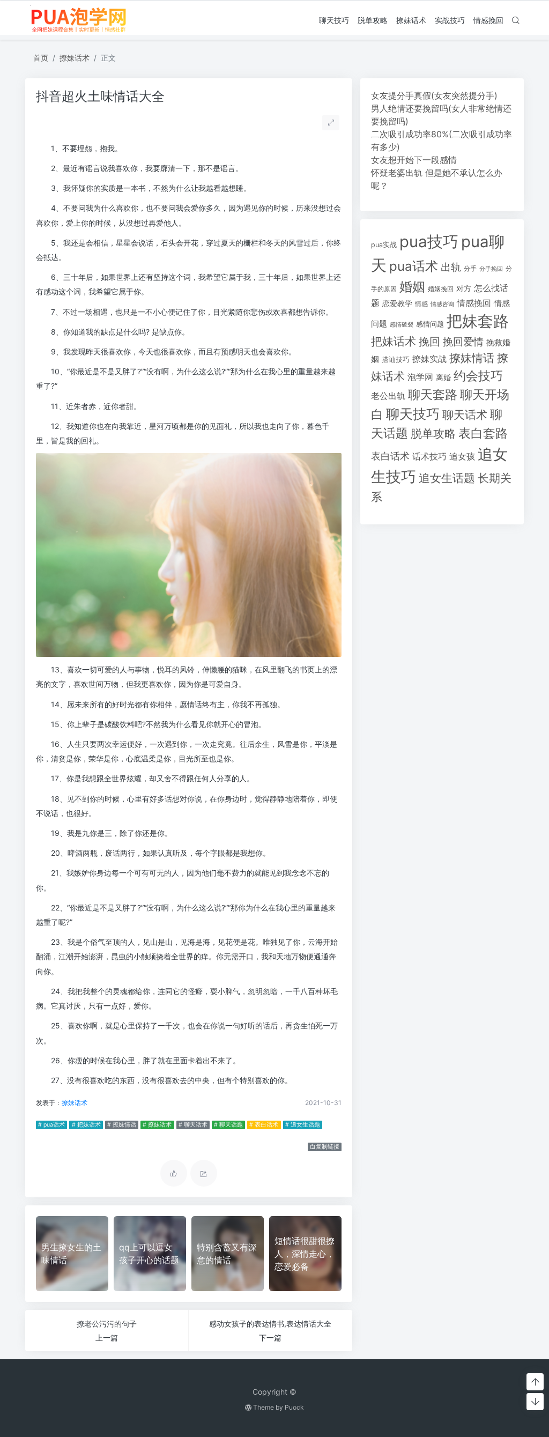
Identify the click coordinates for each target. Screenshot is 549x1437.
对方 (463, 288)
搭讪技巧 (396, 359)
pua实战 (384, 245)
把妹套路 (478, 321)
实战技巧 (450, 20)
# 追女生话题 (302, 1124)
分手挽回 (491, 268)
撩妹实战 (429, 359)
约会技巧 (478, 375)
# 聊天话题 (228, 1124)
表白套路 (483, 433)
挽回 (429, 341)
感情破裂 (401, 324)
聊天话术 (464, 414)
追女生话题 (447, 478)
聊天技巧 (334, 20)
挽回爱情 (463, 341)
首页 (40, 57)
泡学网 (420, 377)
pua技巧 (428, 241)
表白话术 (390, 456)
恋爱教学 (397, 303)
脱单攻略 (373, 20)
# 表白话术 (263, 1124)
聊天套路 (432, 394)
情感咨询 (442, 304)
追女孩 (462, 456)
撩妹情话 (471, 358)
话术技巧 (429, 456)
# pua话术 (51, 1124)
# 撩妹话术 (157, 1124)
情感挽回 (488, 20)
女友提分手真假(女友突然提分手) (434, 95)
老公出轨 (388, 396)
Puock (294, 1407)
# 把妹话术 (86, 1124)
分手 (470, 268)
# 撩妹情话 (121, 1124)
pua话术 (413, 266)
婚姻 (412, 286)
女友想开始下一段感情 (414, 159)
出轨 (451, 267)
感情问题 (430, 324)
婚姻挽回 (441, 289)
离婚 (443, 377)
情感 (421, 304)
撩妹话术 (411, 20)
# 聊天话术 (193, 1124)
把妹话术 (393, 341)
